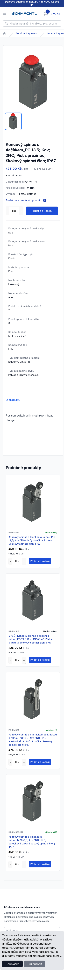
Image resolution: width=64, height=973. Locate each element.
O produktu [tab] (13, 400)
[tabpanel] (33, 82)
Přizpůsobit (34, 964)
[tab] (13, 121)
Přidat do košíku (42, 211)
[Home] (4, 33)
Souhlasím (12, 964)
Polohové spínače (26, 33)
